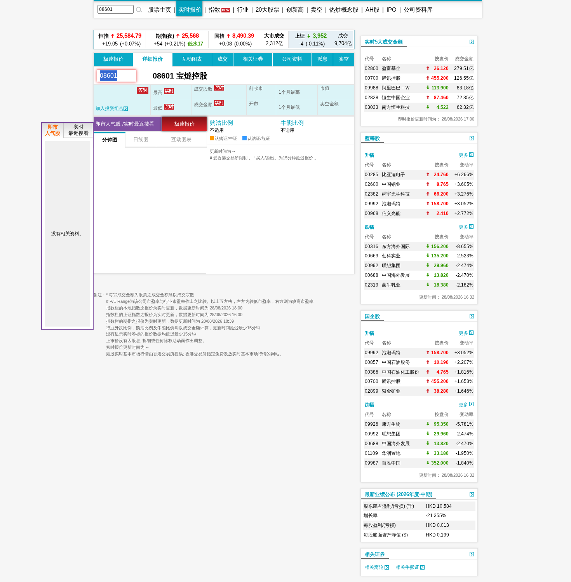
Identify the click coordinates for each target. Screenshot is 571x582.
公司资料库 (418, 9)
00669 (371, 256)
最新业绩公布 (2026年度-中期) (398, 494)
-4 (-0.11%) (311, 39)
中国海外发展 (396, 275)
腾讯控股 (391, 78)
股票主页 (159, 9)
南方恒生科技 (396, 107)
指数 (214, 9)
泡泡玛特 (391, 203)
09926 (371, 424)
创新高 (295, 9)
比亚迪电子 (393, 174)
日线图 (140, 139)
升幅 (369, 155)
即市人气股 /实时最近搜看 (125, 124)
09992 (371, 203)
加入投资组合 (110, 108)
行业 (243, 9)
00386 (371, 372)
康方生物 (391, 424)
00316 (371, 246)
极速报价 (113, 59)
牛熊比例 (292, 122)
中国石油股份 (396, 362)
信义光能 (391, 213)
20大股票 (267, 9)
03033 (371, 107)
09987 (371, 463)
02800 (371, 68)
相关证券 (253, 59)
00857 (371, 362)
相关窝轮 (375, 567)
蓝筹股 (372, 138)
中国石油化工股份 (400, 372)
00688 (371, 275)
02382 (371, 194)
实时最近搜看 (78, 130)
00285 (371, 174)
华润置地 (391, 453)
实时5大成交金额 (384, 42)
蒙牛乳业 (391, 285)
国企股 (372, 316)
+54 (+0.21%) (177, 39)
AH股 (373, 9)
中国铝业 (391, 184)
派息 (322, 59)
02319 (371, 285)
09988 (371, 88)
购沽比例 (221, 122)
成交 (223, 59)
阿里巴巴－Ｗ (396, 88)
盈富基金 (391, 68)
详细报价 (153, 59)
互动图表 (192, 59)
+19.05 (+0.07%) (120, 39)
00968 (371, 213)
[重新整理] (144, 76)
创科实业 (391, 256)
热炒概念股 (344, 9)
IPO (391, 9)
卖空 (316, 9)
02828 (371, 97)
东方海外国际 (396, 246)
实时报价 (190, 9)
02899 (371, 391)
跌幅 (369, 227)
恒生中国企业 (396, 97)
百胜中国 (391, 463)
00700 (371, 78)
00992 (371, 265)
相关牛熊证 (408, 567)
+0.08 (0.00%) (234, 39)
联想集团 (391, 265)
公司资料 (292, 59)
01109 (371, 453)
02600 (371, 184)
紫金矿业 (391, 391)
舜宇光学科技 (396, 194)
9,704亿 (343, 39)
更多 (464, 155)
